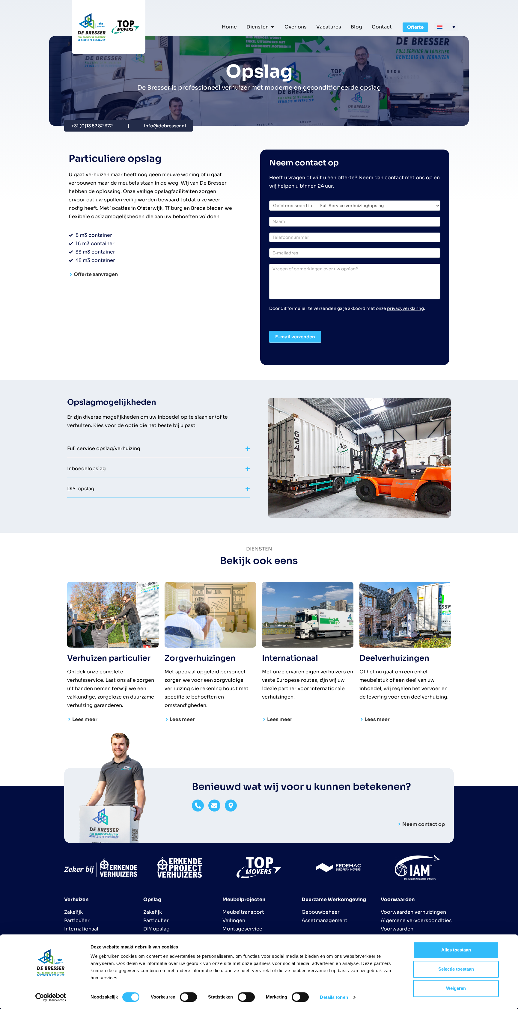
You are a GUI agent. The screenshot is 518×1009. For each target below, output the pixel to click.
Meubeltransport (243, 912)
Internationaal (290, 658)
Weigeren (456, 988)
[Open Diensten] (272, 27)
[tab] (158, 448)
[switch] (188, 997)
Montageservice (242, 929)
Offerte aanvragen (96, 274)
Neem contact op (423, 824)
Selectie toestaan (456, 969)
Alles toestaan (456, 949)
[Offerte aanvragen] (71, 274)
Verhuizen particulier (108, 658)
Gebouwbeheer (321, 912)
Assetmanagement (324, 920)
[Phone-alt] (198, 806)
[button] (446, 27)
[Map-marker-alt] (231, 806)
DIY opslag (156, 929)
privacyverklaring (405, 308)
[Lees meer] (69, 719)
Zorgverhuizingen (200, 658)
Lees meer (84, 719)
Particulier (77, 920)
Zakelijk (73, 912)
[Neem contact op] (399, 824)
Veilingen (233, 920)
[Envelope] (214, 806)
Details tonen (334, 997)
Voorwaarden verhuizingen (413, 912)
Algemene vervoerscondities (416, 920)
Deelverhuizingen (394, 658)
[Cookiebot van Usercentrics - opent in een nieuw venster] (51, 997)
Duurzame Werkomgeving (334, 899)
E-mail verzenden (295, 337)
